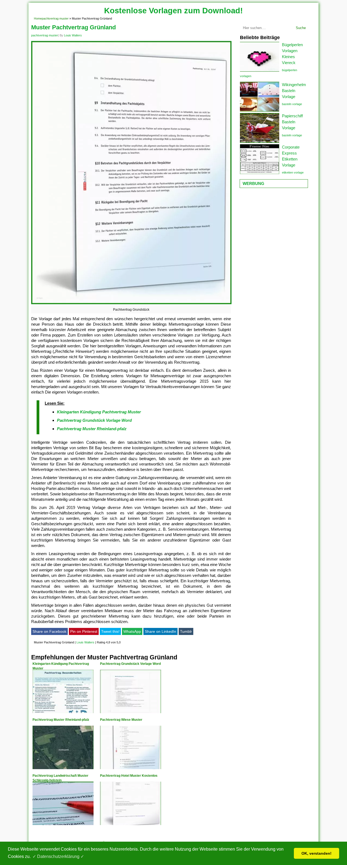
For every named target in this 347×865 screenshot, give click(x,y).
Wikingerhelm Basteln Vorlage (294, 90)
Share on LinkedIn (160, 631)
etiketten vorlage (293, 172)
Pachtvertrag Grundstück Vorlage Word (94, 420)
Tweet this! (110, 631)
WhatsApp (132, 631)
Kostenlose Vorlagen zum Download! (173, 10)
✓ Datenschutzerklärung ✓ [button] (58, 856)
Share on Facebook (49, 631)
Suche (301, 28)
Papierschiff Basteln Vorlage (292, 122)
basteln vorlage (292, 104)
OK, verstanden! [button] (316, 853)
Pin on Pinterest (83, 631)
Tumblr (186, 631)
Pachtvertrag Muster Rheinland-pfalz (92, 428)
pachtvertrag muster (55, 18)
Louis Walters (73, 35)
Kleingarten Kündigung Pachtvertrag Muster (99, 412)
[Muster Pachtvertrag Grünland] (131, 304)
